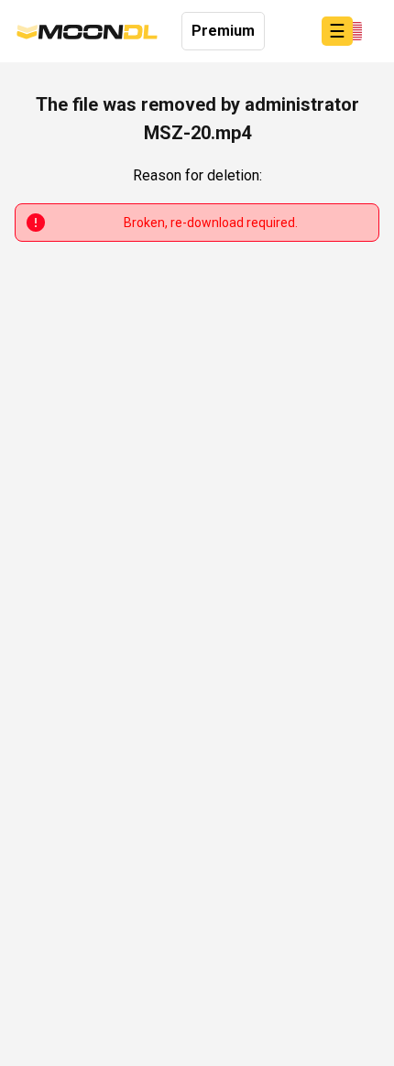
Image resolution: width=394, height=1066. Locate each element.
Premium (223, 30)
